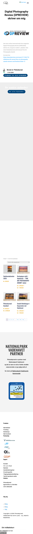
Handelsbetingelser (8, 470)
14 (17, 319)
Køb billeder (6, 427)
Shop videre (3, 533)
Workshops (6, 431)
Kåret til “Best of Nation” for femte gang (15, 117)
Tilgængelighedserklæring (10, 474)
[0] (22, 2)
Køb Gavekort (7, 434)
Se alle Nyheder (16, 91)
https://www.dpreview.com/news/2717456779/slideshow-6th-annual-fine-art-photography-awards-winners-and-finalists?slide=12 (16, 59)
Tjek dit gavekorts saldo (10, 476)
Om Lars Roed (7, 466)
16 (23, 319)
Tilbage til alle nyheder (15, 75)
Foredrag (5, 429)
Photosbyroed (10, 119)
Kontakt (5, 463)
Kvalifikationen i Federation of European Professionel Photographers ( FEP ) (16, 191)
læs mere (8, 126)
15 (20, 319)
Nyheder (24, 119)
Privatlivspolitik (7, 472)
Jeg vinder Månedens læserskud (13, 153)
